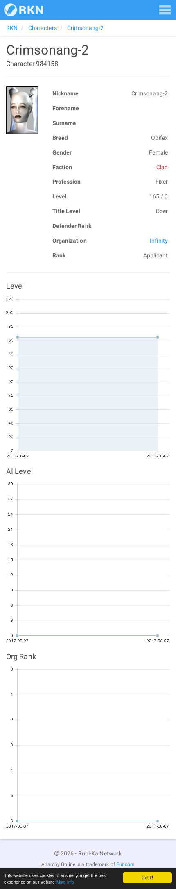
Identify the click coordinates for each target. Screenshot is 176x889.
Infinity (159, 240)
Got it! (147, 877)
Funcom (125, 864)
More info (65, 882)
